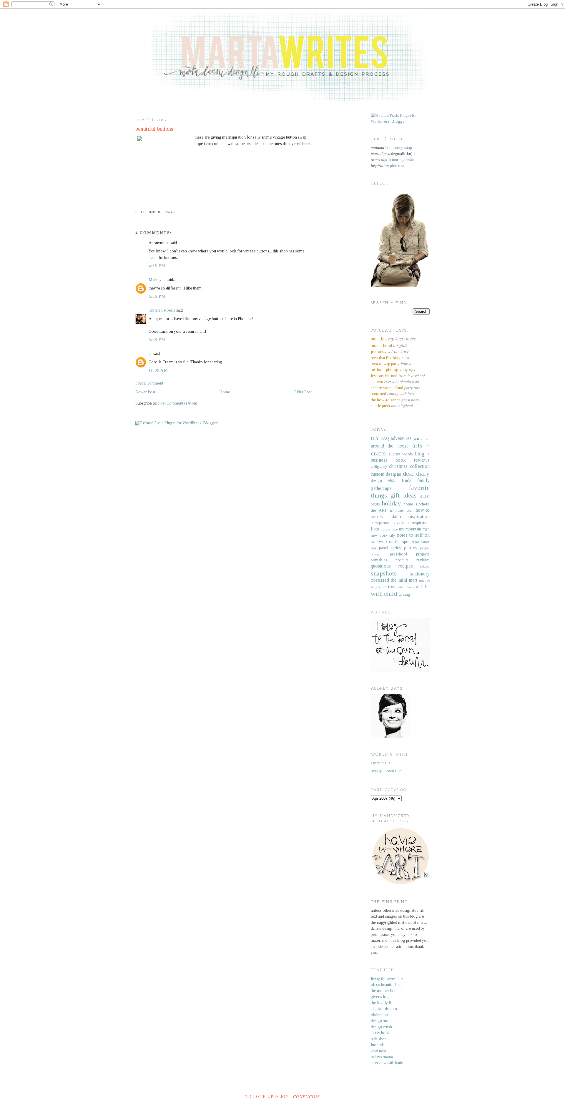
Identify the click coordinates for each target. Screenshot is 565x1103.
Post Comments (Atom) (178, 403)
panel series (390, 548)
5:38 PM (157, 339)
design (376, 480)
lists (375, 529)
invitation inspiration (411, 522)
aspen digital (381, 763)
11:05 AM (158, 370)
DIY (375, 438)
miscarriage (389, 529)
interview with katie (387, 1063)
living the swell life (387, 978)
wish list (423, 587)
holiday (391, 503)
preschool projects (410, 554)
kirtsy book (380, 1033)
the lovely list (382, 1003)
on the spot (399, 542)
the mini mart (404, 580)
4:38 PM (157, 266)
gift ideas (403, 495)
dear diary (416, 473)
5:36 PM (157, 296)
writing (404, 594)
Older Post (303, 392)
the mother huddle (386, 991)
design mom (381, 1021)
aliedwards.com (384, 1008)
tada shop (379, 1039)
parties (410, 547)
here (306, 144)
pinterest (397, 166)
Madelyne (157, 279)
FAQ (385, 438)
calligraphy (379, 467)
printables (379, 560)
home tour (404, 510)
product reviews (413, 560)
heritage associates (387, 770)
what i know (406, 587)
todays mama (382, 1057)
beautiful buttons (154, 129)
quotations (381, 566)
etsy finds (399, 480)
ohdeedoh (379, 1015)
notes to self (410, 535)
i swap (168, 212)
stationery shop (399, 147)
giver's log (380, 996)
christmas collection (409, 466)
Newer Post (145, 392)
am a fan (422, 438)
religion (425, 566)
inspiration (419, 516)
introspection (380, 523)
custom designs (386, 474)
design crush (381, 1027)
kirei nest (378, 1051)
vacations (387, 586)
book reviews (413, 460)
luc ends (378, 1045)
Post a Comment (149, 383)
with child (384, 593)
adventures (401, 438)
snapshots (384, 573)
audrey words (401, 454)
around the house (390, 446)
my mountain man (414, 529)
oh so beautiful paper (388, 984)
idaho (395, 516)
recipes (405, 566)
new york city (383, 535)
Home (224, 392)
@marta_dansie (401, 159)
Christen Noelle (162, 310)
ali (150, 353)
